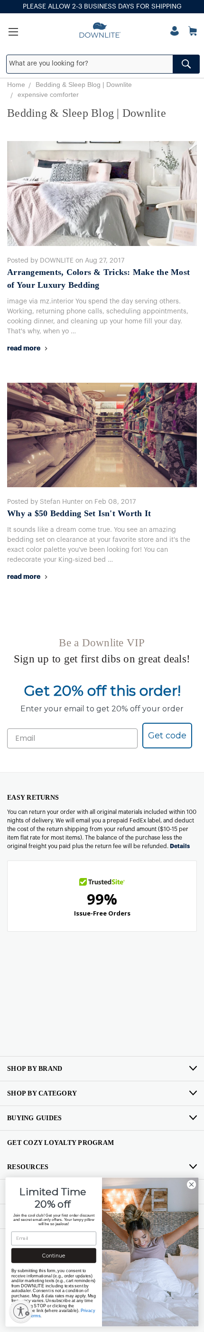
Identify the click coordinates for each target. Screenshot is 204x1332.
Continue (53, 1256)
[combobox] (103, 64)
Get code (167, 735)
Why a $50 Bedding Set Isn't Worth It (79, 513)
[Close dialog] (191, 1184)
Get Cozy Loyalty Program (60, 1142)
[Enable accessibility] (20, 1311)
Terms (34, 1315)
